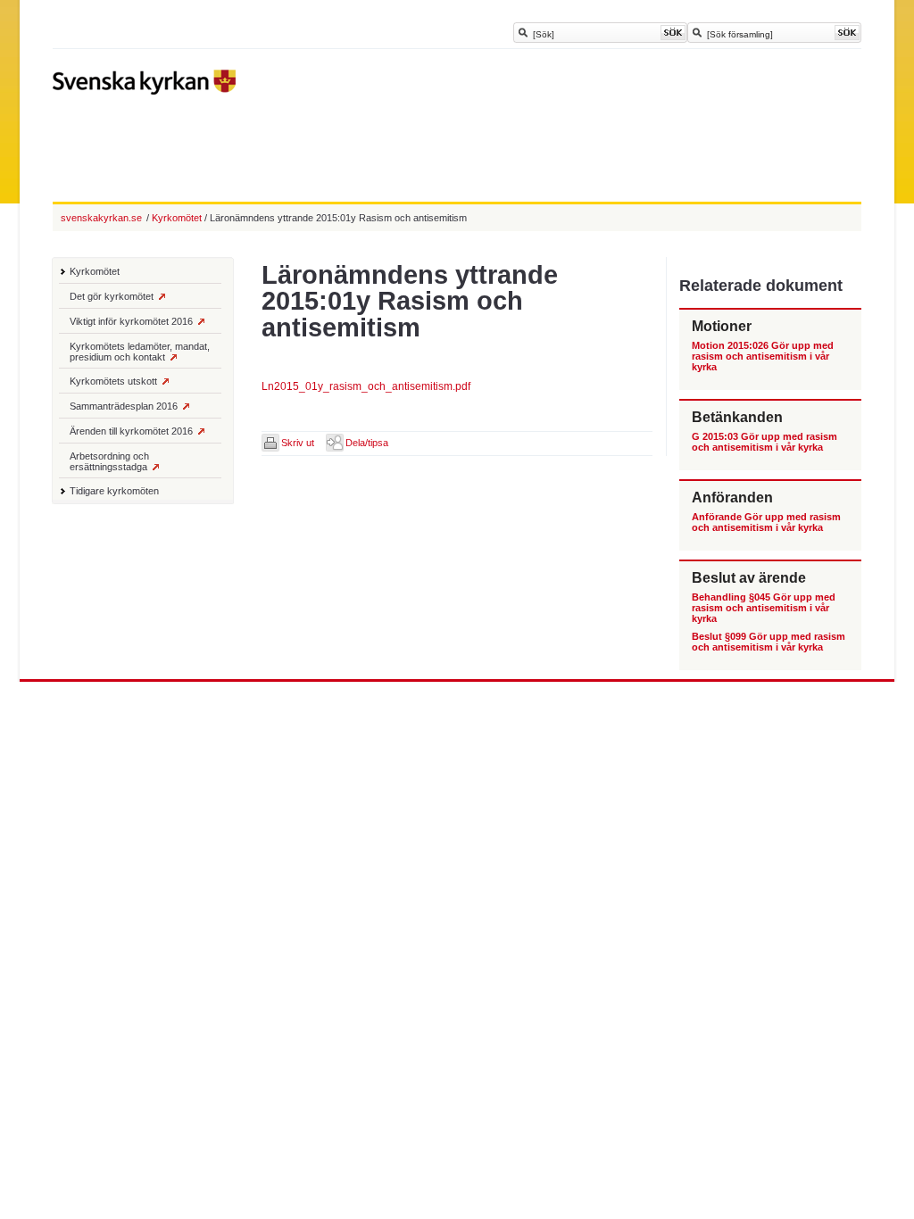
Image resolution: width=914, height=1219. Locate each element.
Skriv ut (297, 442)
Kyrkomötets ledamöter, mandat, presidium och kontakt (140, 351)
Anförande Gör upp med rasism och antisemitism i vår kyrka (766, 522)
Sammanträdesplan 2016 (124, 406)
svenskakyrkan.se (101, 217)
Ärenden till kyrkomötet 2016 (131, 431)
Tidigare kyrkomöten (114, 490)
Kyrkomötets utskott (113, 381)
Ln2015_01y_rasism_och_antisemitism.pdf (366, 386)
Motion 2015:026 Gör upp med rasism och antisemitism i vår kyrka (763, 356)
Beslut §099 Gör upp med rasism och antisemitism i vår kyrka (768, 641)
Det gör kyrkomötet (112, 296)
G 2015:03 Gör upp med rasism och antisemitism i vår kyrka (764, 441)
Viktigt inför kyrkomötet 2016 (131, 321)
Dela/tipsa (366, 442)
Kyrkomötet (95, 271)
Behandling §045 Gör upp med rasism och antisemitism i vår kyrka (763, 608)
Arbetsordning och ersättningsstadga (109, 461)
